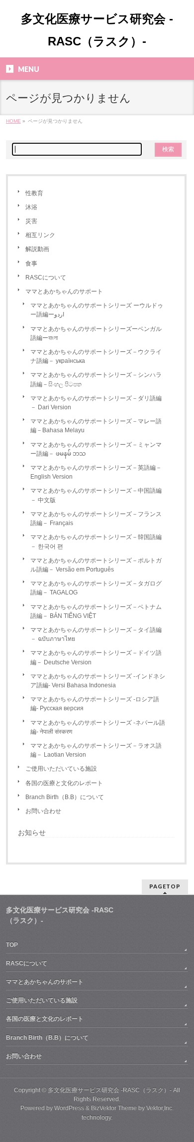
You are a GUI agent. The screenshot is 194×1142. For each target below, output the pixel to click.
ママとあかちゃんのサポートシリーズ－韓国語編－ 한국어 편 (96, 542)
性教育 (34, 193)
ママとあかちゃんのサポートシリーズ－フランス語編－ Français (96, 519)
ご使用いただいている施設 (61, 768)
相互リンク (40, 235)
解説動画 (37, 249)
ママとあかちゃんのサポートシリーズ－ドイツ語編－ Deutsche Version (96, 657)
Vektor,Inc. (160, 1108)
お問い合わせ (43, 811)
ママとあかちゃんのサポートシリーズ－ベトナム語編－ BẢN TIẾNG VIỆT (96, 611)
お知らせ (32, 833)
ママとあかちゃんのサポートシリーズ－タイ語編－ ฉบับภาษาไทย (96, 634)
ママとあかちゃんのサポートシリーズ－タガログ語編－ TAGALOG (96, 588)
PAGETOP (165, 886)
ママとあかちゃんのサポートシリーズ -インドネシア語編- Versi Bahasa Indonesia (97, 681)
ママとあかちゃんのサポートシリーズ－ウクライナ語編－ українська (96, 356)
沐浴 (31, 207)
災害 (31, 221)
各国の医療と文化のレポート (64, 783)
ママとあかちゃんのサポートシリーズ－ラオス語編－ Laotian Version (96, 750)
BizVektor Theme (114, 1108)
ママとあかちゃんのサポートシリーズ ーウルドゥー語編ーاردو (96, 310)
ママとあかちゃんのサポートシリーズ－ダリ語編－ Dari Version (96, 403)
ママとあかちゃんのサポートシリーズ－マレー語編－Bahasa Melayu (96, 426)
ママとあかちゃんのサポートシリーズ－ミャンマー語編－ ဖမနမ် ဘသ (96, 449)
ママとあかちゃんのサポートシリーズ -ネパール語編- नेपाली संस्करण (97, 727)
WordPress (69, 1108)
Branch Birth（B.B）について (64, 797)
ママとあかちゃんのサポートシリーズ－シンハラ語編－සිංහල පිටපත (96, 379)
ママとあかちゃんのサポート (64, 291)
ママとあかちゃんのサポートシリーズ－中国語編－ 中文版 (96, 495)
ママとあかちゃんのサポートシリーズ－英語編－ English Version (96, 472)
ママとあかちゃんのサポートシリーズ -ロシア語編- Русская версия (94, 704)
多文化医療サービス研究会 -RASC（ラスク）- (110, 1090)
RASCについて (45, 277)
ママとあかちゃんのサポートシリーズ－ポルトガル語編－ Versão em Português (96, 565)
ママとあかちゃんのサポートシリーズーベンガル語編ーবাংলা (96, 333)
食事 (31, 263)
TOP (12, 944)
